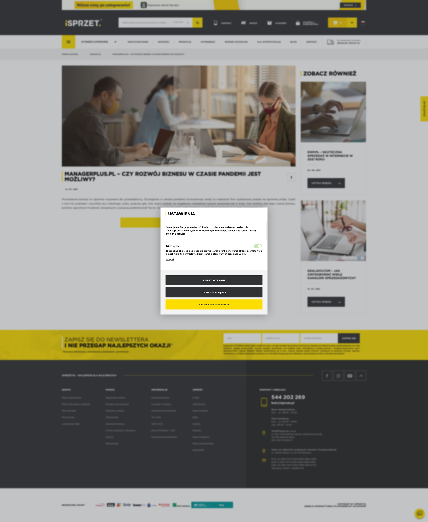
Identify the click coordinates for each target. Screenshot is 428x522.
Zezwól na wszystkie (214, 304)
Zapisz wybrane (214, 280)
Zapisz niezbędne (214, 292)
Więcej (170, 259)
